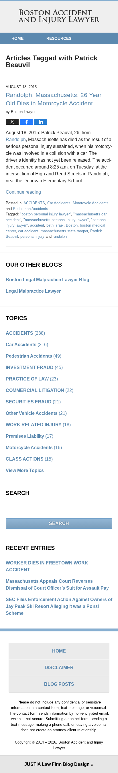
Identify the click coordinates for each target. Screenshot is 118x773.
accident (37, 225)
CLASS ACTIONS (29, 459)
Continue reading (23, 192)
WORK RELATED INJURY (38, 424)
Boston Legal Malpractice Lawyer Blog (47, 279)
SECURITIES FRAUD (33, 401)
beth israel (55, 225)
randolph (60, 236)
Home (17, 38)
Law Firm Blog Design (57, 764)
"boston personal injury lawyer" (45, 214)
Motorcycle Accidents (91, 203)
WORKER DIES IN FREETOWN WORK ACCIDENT (47, 566)
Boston (72, 225)
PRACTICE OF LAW (32, 378)
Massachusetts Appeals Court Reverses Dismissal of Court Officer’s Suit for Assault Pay (57, 584)
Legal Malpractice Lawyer (33, 291)
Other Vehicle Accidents (36, 413)
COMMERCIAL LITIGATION (39, 390)
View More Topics (25, 470)
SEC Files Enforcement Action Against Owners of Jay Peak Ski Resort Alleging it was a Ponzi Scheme (59, 606)
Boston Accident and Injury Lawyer (59, 16)
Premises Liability (29, 436)
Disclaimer (59, 667)
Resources (58, 38)
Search (59, 523)
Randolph (16, 139)
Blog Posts (59, 684)
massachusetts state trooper (64, 231)
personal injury (32, 236)
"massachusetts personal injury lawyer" (56, 220)
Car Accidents (58, 203)
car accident (28, 231)
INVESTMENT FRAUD (34, 367)
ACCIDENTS (34, 203)
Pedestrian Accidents (30, 209)
